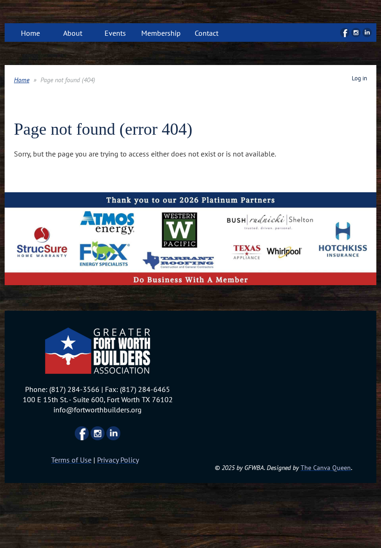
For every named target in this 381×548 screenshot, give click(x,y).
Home (21, 80)
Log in (359, 78)
